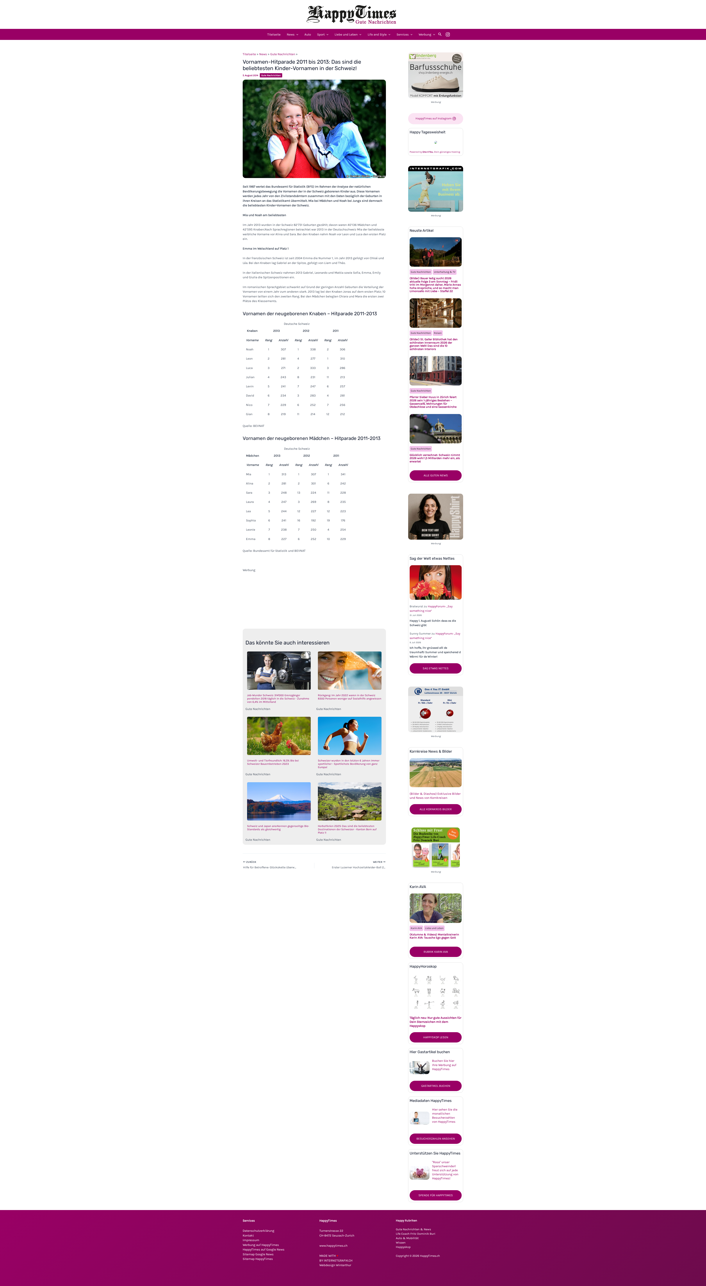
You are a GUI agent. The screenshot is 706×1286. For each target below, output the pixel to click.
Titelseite (274, 34)
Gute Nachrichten (282, 54)
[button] (296, 34)
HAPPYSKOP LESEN (435, 1037)
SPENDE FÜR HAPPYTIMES (435, 1195)
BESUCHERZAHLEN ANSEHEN (435, 1138)
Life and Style (377, 34)
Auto (307, 34)
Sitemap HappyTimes (258, 1259)
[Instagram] (447, 34)
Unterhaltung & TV (444, 271)
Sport (321, 34)
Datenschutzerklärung (258, 1230)
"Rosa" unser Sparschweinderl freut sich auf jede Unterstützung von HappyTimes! (445, 1170)
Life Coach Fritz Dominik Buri (415, 1233)
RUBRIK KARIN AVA (436, 951)
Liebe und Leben (346, 34)
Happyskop (403, 1247)
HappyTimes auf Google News (263, 1249)
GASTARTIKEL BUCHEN (435, 1086)
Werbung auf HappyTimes (261, 1245)
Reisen (438, 333)
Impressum (251, 1240)
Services (403, 34)
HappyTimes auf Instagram (434, 118)
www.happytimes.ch (333, 1245)
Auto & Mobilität (407, 1238)
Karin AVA (416, 928)
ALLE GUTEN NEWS (436, 475)
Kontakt (248, 1235)
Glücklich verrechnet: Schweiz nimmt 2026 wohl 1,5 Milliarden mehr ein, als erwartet (435, 458)
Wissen (401, 1242)
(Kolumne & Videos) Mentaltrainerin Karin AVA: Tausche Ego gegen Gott (434, 936)
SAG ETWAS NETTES (436, 668)
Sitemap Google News (258, 1254)
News (291, 34)
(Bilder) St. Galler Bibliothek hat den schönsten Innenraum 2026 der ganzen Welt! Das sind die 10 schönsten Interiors (434, 344)
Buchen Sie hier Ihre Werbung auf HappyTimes (444, 1065)
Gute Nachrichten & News (413, 1229)
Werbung (425, 34)
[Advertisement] (314, 598)
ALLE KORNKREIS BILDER (436, 809)
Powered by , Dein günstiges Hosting (435, 151)
